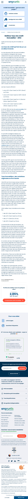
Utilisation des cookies (19, 423)
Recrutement (4, 426)
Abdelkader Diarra (9, 279)
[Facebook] (8, 461)
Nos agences (4, 419)
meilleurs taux (5, 145)
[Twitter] (12, 461)
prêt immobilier (20, 109)
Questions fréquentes (12, 325)
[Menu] (2, 2)
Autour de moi (14, 373)
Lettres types (9, 320)
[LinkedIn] (15, 461)
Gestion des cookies (19, 425)
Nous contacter (5, 421)
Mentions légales (18, 418)
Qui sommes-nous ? (6, 415)
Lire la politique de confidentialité (8, 493)
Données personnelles (19, 420)
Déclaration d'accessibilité (17, 416)
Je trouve (22, 368)
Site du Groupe (4, 417)
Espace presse (4, 424)
